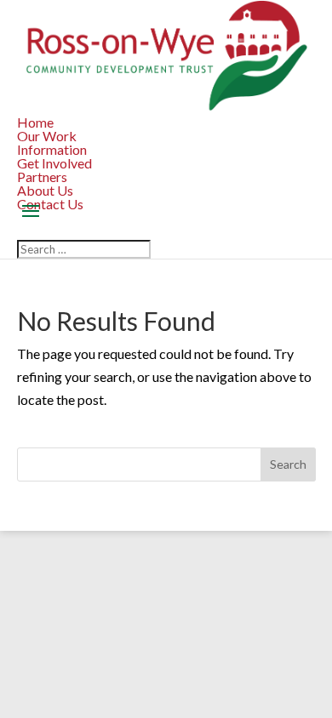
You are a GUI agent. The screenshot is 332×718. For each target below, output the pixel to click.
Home (35, 122)
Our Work (47, 136)
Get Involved (54, 163)
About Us (45, 190)
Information (52, 149)
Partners (42, 176)
